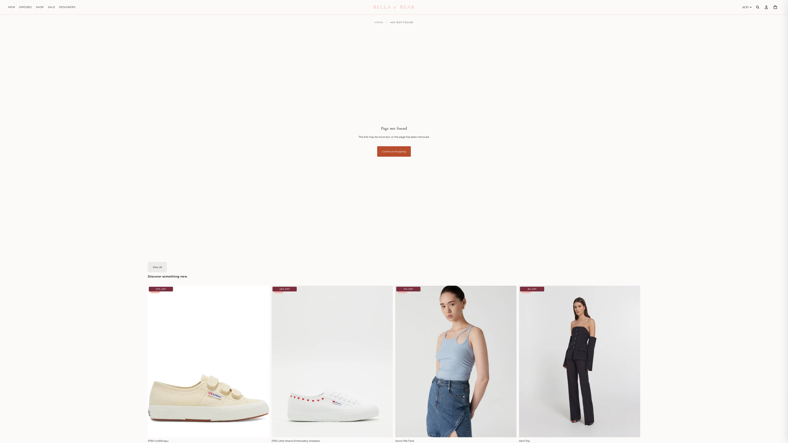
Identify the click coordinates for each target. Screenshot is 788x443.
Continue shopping (394, 151)
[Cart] (775, 7)
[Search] (757, 7)
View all (157, 267)
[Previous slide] (154, 361)
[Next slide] (263, 361)
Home (379, 22)
